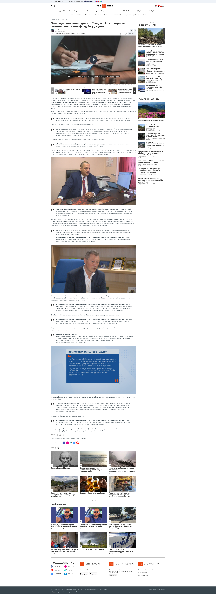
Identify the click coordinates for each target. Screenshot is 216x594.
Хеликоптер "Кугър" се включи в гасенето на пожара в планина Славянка (154, 61)
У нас (71, 15)
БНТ (52, 1)
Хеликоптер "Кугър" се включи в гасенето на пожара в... (151, 162)
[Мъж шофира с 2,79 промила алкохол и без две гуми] (141, 88)
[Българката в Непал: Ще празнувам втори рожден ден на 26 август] (64, 484)
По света (79, 15)
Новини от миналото (114, 11)
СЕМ (78, 589)
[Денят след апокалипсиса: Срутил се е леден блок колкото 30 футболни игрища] (141, 145)
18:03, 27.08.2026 (149, 147)
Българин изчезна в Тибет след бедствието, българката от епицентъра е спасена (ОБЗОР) (155, 135)
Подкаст (154, 11)
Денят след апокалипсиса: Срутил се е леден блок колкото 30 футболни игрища (155, 144)
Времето (83, 11)
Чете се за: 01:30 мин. (151, 130)
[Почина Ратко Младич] (64, 459)
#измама (83, 438)
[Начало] (60, 11)
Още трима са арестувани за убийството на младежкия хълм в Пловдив (150, 153)
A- (135, 30)
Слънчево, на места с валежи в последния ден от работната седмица (155, 52)
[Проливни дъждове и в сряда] (93, 540)
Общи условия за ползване (58, 589)
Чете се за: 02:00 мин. (152, 156)
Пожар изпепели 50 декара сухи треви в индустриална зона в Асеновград (154, 78)
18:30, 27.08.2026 (142, 156)
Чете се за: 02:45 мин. (152, 121)
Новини (65, 11)
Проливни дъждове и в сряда (92, 549)
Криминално (108, 15)
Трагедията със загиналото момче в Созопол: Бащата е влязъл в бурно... (121, 526)
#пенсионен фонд (57, 438)
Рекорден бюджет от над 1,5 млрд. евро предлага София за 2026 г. (155, 70)
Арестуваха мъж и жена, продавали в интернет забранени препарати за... (120, 495)
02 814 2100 (143, 572)
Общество (117, 15)
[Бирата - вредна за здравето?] (93, 484)
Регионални (88, 15)
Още (144, 15)
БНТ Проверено (128, 11)
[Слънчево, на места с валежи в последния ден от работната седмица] (141, 53)
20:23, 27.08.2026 (150, 138)
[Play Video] (93, 60)
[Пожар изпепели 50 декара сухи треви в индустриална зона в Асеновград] (141, 79)
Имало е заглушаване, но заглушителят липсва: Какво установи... (150, 180)
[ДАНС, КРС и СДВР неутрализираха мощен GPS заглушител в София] (122, 540)
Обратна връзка (71, 589)
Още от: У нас (147, 25)
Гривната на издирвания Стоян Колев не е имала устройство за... (93, 526)
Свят (71, 11)
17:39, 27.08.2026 (142, 174)
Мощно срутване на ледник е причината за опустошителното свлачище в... (122, 470)
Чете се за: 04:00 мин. (151, 148)
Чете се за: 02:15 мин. (152, 183)
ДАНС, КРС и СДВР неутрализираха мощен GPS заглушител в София (121, 551)
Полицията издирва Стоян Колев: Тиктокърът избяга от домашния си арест (64, 526)
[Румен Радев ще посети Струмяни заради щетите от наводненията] (151, 36)
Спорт (76, 11)
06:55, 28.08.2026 (142, 121)
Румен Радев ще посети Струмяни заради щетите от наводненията (150, 45)
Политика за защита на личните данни (96, 589)
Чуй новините (143, 11)
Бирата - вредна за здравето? (93, 493)
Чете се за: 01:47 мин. (152, 174)
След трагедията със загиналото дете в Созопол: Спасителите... (92, 470)
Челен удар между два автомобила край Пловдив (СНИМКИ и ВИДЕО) (98, 91)
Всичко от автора (60, 31)
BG (163, 6)
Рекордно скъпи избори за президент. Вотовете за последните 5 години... (149, 170)
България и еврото (93, 11)
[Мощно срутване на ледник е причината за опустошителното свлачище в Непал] (122, 459)
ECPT (82, 589)
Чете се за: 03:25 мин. (152, 164)
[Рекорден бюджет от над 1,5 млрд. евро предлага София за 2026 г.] (141, 71)
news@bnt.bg (144, 575)
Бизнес (103, 11)
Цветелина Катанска (63, 30)
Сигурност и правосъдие (132, 15)
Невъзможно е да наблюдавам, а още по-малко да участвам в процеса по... (64, 551)
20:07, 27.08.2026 (142, 183)
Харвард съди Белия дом (73, 90)
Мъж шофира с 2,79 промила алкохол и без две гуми (154, 87)
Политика (98, 15)
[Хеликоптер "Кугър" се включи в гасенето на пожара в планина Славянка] (141, 62)
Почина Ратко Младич (60, 468)
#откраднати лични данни (71, 438)
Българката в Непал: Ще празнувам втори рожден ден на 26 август (63, 495)
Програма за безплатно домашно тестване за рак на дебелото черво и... (125, 91)
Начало (53, 19)
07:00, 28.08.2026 (150, 129)
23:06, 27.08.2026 (142, 164)
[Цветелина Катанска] (53, 30)
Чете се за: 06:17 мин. (160, 138)
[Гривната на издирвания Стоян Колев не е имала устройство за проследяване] (93, 515)
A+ (131, 30)
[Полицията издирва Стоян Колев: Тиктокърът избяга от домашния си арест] (64, 515)
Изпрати (113, 575)
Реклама (93, 500)
